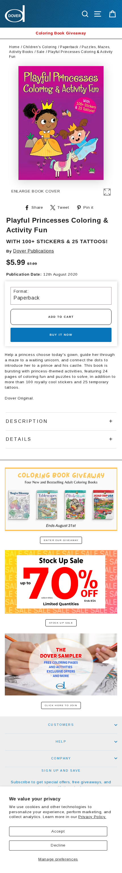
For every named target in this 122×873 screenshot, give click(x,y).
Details (18, 439)
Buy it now (61, 334)
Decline (58, 845)
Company (61, 758)
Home (14, 47)
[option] (61, 33)
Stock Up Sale (61, 623)
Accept (58, 831)
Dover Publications (33, 251)
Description (27, 421)
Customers (61, 724)
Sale (41, 52)
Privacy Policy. (92, 817)
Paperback (69, 47)
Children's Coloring (40, 47)
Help (61, 741)
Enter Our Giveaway (61, 540)
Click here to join (61, 705)
